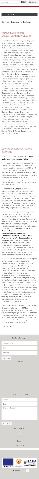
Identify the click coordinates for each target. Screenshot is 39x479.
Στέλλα (20, 50)
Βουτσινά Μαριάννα (24, 48)
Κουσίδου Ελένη (13, 74)
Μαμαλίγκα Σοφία (15, 83)
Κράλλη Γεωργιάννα (27, 76)
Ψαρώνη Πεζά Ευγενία (10, 133)
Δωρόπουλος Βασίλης (17, 57)
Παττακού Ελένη (26, 110)
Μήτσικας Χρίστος (22, 88)
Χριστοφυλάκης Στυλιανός (11, 131)
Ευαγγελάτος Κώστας (18, 60)
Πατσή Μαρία (14, 110)
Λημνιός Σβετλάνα (26, 79)
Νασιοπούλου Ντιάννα (24, 93)
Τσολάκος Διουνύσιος (16, 124)
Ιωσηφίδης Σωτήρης (16, 64)
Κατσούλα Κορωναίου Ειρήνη (20, 67)
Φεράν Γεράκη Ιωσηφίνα (17, 126)
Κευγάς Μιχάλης (7, 69)
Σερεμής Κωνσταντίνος (10, 112)
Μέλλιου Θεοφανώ (8, 88)
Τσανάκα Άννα (16, 121)
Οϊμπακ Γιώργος (15, 100)
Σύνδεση (32, 2)
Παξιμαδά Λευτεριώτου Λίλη (12, 102)
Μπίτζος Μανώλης (15, 91)
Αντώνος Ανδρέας (19, 41)
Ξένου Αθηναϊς (7, 98)
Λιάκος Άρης (6, 81)
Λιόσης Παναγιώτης (19, 81)
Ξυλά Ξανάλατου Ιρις (21, 98)
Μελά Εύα (26, 86)
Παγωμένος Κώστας (30, 100)
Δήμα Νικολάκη (16, 55)
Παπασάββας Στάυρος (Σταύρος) (13, 107)
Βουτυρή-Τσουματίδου (10, 50)
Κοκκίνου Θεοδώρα (22, 69)
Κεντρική (5, 22)
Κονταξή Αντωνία (17, 72)
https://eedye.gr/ (8, 326)
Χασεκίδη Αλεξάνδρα (21, 129)
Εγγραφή (6, 358)
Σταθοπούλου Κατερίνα (17, 117)
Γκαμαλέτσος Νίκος (15, 53)
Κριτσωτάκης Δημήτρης (10, 79)
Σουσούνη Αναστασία (19, 114)
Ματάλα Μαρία (16, 86)
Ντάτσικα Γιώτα (29, 95)
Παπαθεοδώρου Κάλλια (18, 105)
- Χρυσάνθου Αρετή (27, 131)
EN (25, 2)
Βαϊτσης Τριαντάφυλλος (15, 43)
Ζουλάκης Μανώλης (16, 62)
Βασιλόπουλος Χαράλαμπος (21, 45)
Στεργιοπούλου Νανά (15, 119)
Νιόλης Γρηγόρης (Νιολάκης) (11, 95)
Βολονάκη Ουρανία (9, 48)
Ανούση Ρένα (6, 41)
